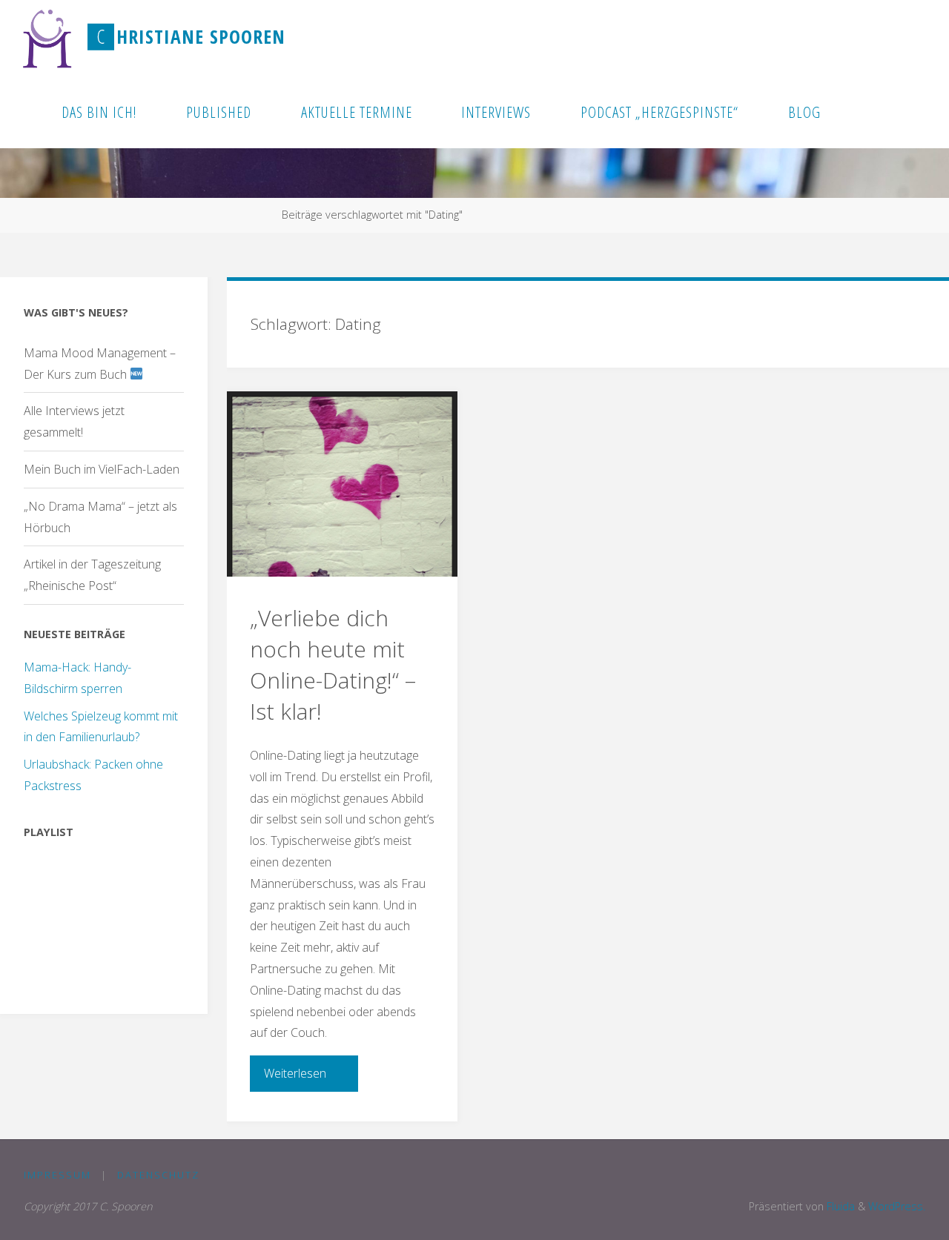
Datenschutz (158, 1174)
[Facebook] (870, 38)
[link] (864, 111)
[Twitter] (894, 38)
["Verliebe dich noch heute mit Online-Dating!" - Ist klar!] (342, 484)
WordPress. (896, 1206)
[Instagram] (918, 38)
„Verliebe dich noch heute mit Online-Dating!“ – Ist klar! (333, 664)
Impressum (57, 1174)
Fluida (839, 1206)
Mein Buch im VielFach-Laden (101, 469)
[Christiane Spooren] (47, 37)
